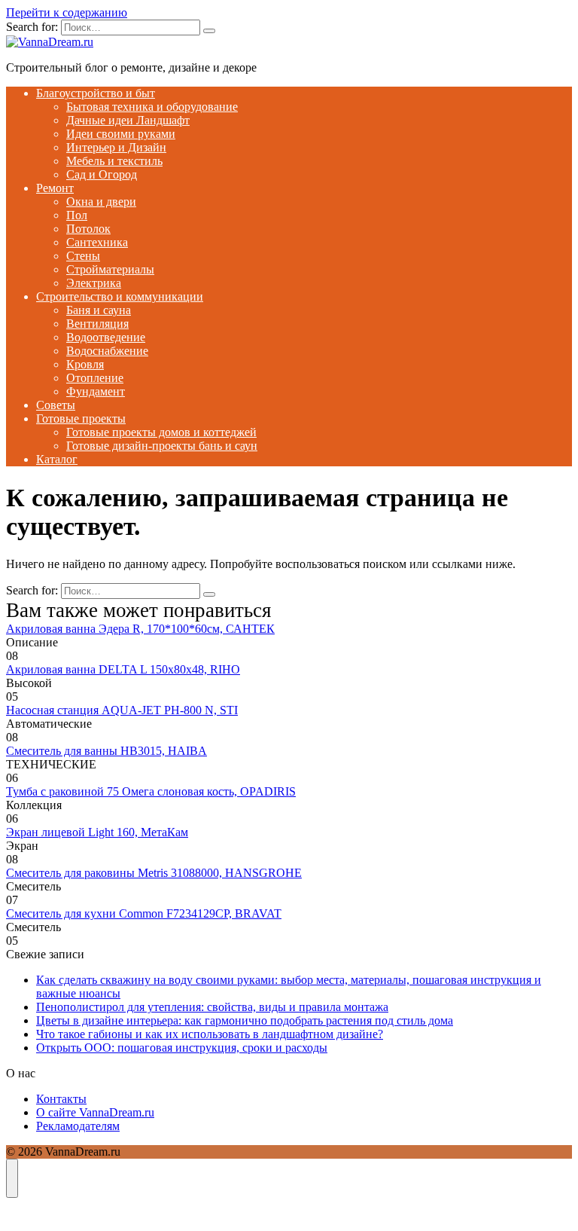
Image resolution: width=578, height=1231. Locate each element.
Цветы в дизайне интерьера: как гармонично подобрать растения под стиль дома (244, 1020)
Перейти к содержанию (66, 12)
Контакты (61, 1098)
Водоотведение (105, 337)
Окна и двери (101, 201)
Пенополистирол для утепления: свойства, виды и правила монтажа (212, 1006)
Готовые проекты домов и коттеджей (161, 432)
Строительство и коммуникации (119, 296)
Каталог (57, 459)
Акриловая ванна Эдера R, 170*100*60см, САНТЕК (140, 628)
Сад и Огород (101, 174)
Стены (83, 255)
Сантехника (97, 242)
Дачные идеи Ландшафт (128, 120)
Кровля (85, 364)
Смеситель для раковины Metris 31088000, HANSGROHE (154, 872)
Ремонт (55, 188)
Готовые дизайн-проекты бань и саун (161, 445)
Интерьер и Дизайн (116, 147)
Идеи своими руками (120, 133)
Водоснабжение (107, 350)
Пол (76, 215)
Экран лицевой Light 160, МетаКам (97, 832)
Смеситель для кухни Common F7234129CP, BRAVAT (143, 913)
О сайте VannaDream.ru (95, 1112)
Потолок (88, 228)
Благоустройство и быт (95, 93)
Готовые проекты (81, 418)
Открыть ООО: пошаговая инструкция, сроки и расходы (181, 1047)
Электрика (93, 282)
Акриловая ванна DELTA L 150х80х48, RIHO (123, 669)
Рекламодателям (78, 1126)
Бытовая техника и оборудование (152, 106)
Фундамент (95, 391)
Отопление (94, 377)
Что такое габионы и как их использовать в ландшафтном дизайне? (209, 1034)
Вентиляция (97, 323)
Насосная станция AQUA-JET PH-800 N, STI (122, 710)
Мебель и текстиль (114, 160)
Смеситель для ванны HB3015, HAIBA (106, 750)
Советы (55, 405)
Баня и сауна (98, 310)
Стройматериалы (110, 269)
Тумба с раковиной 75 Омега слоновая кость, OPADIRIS (151, 791)
